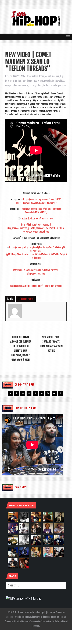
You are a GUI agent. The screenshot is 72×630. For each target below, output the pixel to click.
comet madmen (52, 76)
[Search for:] (36, 585)
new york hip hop (13, 85)
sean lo (25, 85)
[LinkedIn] (41, 393)
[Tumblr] (60, 393)
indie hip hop (15, 80)
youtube (62, 85)
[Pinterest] (35, 393)
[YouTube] (47, 393)
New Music (38, 80)
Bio (11, 298)
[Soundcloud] (54, 393)
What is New (32, 76)
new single (49, 80)
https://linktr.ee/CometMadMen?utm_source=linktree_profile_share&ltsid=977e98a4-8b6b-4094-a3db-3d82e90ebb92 (36, 228)
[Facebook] (16, 393)
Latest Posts (27, 298)
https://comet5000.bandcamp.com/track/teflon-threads (36, 285)
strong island (36, 85)
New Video (59, 80)
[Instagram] (29, 393)
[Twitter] (10, 393)
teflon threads (50, 85)
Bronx (41, 76)
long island (28, 80)
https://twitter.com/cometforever (38, 218)
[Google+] (22, 393)
